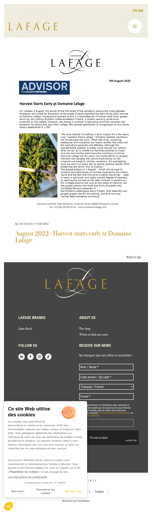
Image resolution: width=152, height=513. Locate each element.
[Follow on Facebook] (30, 357)
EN (140, 10)
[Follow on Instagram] (39, 357)
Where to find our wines (93, 334)
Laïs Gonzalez (26, 223)
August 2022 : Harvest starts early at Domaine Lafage (73, 236)
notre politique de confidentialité (115, 413)
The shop (84, 328)
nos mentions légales (89, 415)
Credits (99, 491)
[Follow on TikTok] (48, 357)
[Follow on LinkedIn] (21, 357)
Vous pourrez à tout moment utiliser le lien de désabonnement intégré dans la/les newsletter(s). (102, 422)
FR (135, 10)
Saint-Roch (25, 328)
